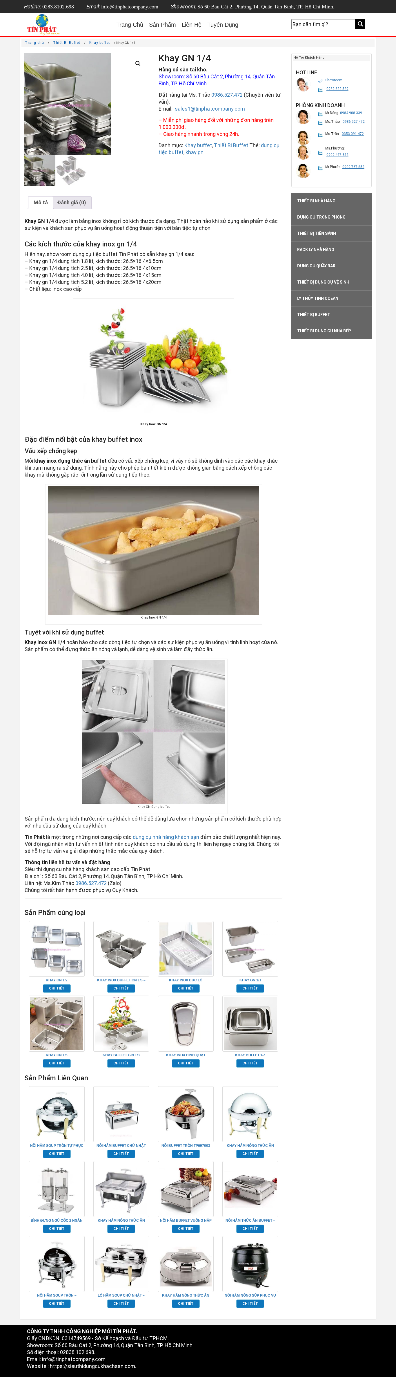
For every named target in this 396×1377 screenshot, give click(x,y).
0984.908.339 (351, 113)
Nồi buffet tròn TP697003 (185, 1146)
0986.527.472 (227, 95)
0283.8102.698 (58, 7)
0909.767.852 (353, 167)
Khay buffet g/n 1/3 (121, 1055)
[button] (138, 63)
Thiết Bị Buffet (66, 43)
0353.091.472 (353, 134)
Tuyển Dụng (222, 24)
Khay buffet (99, 43)
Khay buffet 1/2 (250, 1055)
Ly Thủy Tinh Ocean (317, 298)
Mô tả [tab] (41, 202)
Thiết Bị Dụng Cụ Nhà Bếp (324, 331)
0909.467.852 (337, 155)
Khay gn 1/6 (57, 1055)
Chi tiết (57, 988)
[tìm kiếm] (360, 24)
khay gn (195, 152)
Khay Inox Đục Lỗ (185, 980)
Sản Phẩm (162, 24)
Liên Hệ (191, 24)
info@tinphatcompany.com (129, 7)
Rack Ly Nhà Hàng (315, 249)
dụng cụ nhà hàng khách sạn (166, 837)
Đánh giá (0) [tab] (71, 202)
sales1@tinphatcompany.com (210, 109)
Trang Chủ (129, 24)
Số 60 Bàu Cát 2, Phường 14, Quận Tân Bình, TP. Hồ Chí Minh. (266, 7)
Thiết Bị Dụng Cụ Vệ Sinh (323, 282)
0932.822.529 (337, 89)
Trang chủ (34, 43)
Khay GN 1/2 (57, 980)
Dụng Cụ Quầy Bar (316, 266)
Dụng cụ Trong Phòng (321, 217)
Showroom (333, 80)
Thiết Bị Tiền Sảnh (316, 233)
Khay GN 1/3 (250, 980)
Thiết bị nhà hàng (316, 201)
